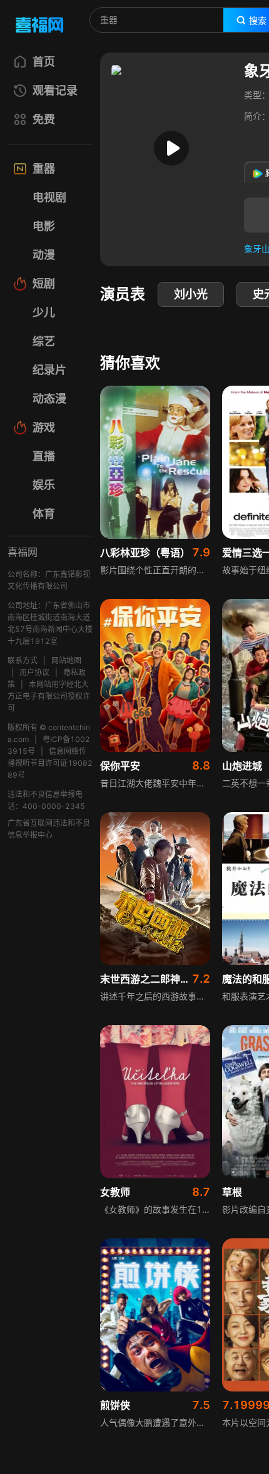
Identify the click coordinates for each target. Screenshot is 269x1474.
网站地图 (66, 660)
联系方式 (23, 660)
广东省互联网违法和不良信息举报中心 (49, 829)
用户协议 (34, 672)
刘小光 (191, 294)
